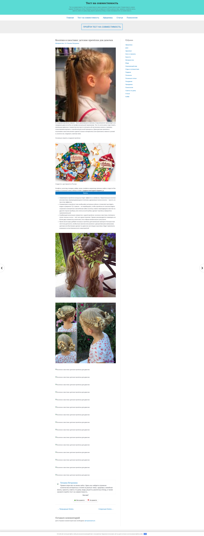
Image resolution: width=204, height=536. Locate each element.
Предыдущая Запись (66, 509)
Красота (128, 57)
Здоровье (128, 51)
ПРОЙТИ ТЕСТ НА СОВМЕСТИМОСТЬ (102, 27)
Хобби (127, 96)
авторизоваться (90, 520)
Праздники (129, 84)
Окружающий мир (131, 66)
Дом (126, 48)
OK (145, 534)
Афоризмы (108, 18)
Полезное (128, 75)
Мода (127, 63)
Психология (132, 18)
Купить (85, 193)
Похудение (128, 81)
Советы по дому (130, 90)
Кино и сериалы (130, 54)
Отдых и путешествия (132, 69)
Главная (70, 18)
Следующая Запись (105, 509)
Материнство (59, 43)
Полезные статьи (131, 78)
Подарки (128, 72)
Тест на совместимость (102, 3)
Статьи (120, 18)
